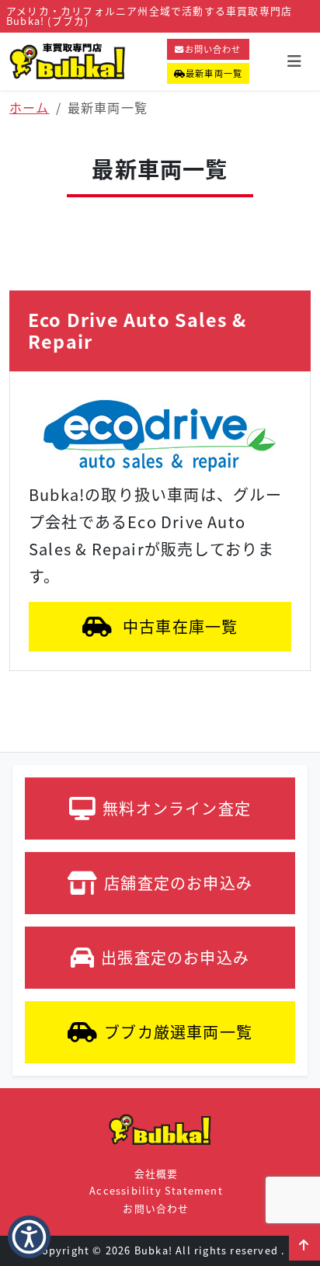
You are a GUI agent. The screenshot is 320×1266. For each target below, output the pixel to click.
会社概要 (156, 1173)
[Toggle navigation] (294, 61)
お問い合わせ (213, 49)
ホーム (29, 107)
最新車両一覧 (214, 73)
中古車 (178, 626)
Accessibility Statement (156, 1190)
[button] (304, 1245)
